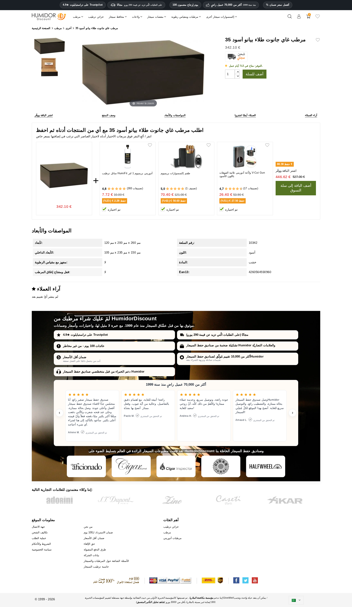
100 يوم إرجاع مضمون (185, 4)
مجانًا (139, 4)
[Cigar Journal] (131, 466)
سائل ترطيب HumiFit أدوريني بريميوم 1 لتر (127, 173)
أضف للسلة (255, 74)
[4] (120, 189)
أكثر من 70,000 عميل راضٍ (233, 4)
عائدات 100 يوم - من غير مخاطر (83, 346)
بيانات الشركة (91, 555)
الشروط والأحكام (41, 543)
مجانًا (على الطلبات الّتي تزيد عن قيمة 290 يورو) (217, 334)
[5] (124, 189)
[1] (109, 189)
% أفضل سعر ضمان (277, 4)
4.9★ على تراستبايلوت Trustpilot (83, 4)
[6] (234, 189)
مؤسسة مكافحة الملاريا (201, 597)
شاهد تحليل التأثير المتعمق (150, 602)
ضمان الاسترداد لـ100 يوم (98, 532)
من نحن (88, 526)
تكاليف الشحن (40, 532)
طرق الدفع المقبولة (95, 549)
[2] (112, 189)
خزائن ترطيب (171, 526)
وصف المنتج (109, 115)
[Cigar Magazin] (220, 466)
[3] (116, 189)
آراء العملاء (311, 115)
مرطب (167, 532)
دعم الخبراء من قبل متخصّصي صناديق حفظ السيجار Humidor (104, 371)
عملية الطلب (39, 538)
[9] (239, 189)
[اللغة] (296, 600)
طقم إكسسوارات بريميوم (175, 173)
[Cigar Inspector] (176, 466)
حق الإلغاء (89, 543)
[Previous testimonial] (59, 413)
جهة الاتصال (38, 526)
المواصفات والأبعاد (175, 115)
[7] (235, 189)
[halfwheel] (265, 466)
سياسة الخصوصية (42, 549)
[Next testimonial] (292, 413)
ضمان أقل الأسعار (74, 357)
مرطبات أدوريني (172, 538)
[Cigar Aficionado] (86, 466)
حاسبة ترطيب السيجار (96, 566)
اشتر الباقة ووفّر (44, 115)
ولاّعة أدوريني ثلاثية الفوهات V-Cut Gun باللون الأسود (242, 174)
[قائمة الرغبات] (317, 18)
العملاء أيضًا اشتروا (245, 115)
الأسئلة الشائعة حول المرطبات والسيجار (106, 560)
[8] (237, 189)
